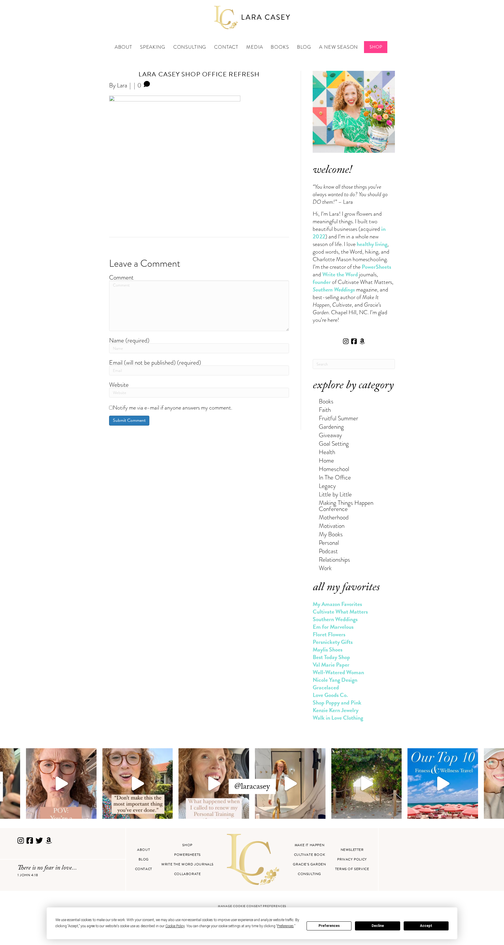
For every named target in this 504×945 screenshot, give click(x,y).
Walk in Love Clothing (338, 717)
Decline (378, 926)
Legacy (327, 486)
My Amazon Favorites (337, 604)
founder (322, 281)
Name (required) (129, 340)
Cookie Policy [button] (175, 926)
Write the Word (340, 274)
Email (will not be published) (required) (155, 362)
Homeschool (334, 469)
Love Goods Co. (330, 695)
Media (254, 47)
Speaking (152, 47)
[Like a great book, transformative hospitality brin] (290, 783)
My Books (331, 534)
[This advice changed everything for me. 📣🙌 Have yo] (137, 783)
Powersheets (187, 854)
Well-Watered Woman (338, 672)
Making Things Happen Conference (346, 505)
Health (327, 452)
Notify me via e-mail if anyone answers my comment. (172, 407)
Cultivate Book (309, 854)
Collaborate (187, 874)
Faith (325, 409)
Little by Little (335, 494)
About (123, 47)
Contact (226, 47)
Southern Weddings (335, 619)
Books (280, 47)
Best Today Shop (331, 657)
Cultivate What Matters (340, 611)
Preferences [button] (285, 926)
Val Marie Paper (331, 664)
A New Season (338, 47)
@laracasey (252, 787)
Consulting (189, 47)
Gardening (331, 426)
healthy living (372, 244)
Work (325, 568)
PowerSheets (376, 266)
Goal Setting (334, 443)
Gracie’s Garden (309, 864)
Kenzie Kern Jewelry (335, 710)
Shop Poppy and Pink (337, 702)
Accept (426, 926)
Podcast (328, 551)
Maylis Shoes (327, 649)
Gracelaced (326, 687)
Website (119, 385)
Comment (121, 277)
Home (326, 460)
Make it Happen (309, 845)
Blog (304, 47)
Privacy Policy (352, 859)
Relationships (334, 559)
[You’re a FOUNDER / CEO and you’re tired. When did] (61, 783)
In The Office (335, 477)
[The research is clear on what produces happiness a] (366, 783)
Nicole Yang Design (335, 679)
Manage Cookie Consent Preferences (252, 906)
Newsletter (352, 849)
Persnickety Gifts (333, 641)
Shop (376, 47)
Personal (329, 542)
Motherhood (334, 517)
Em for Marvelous (333, 626)
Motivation (331, 525)
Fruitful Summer (338, 418)
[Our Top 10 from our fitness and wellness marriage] (442, 783)
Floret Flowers (329, 634)
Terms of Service (352, 869)
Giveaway (330, 435)
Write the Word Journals (187, 864)
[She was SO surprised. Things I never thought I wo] (213, 783)
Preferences (329, 926)
